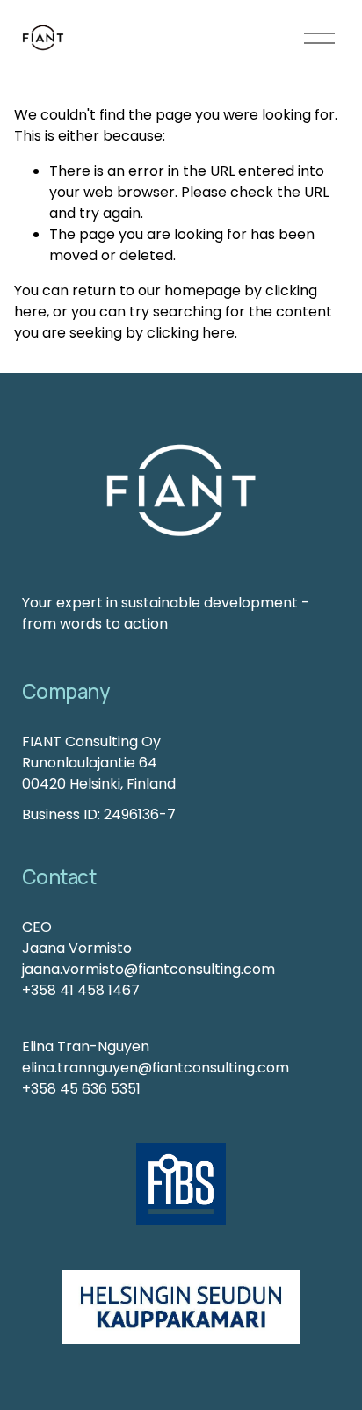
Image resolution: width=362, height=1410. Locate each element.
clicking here (191, 333)
